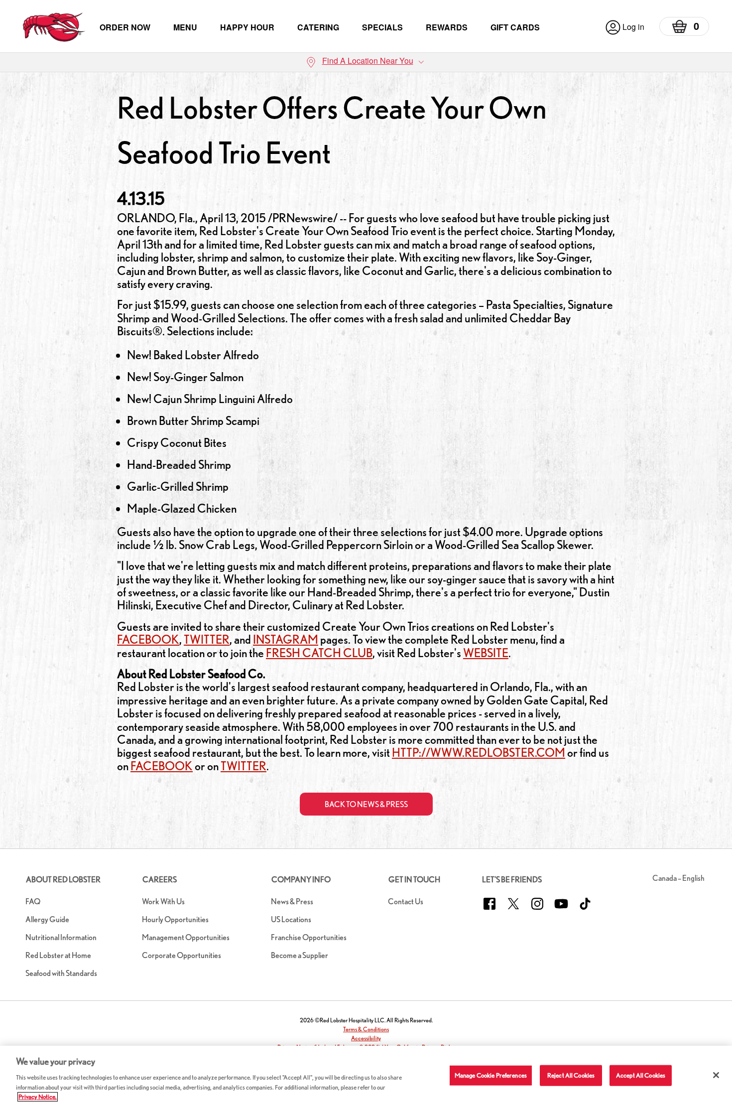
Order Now (125, 27)
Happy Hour (247, 27)
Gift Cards (515, 27)
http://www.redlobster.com (478, 752)
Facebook (148, 639)
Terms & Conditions (366, 1029)
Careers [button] (159, 879)
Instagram (285, 639)
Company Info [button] (301, 879)
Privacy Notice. (37, 1097)
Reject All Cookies (571, 1075)
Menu (185, 27)
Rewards (447, 27)
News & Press (292, 901)
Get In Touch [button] (414, 879)
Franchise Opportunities (309, 937)
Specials (382, 27)
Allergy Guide (47, 919)
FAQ (32, 901)
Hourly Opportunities (175, 919)
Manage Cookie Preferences (491, 1075)
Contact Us (405, 901)
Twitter (207, 639)
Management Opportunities (186, 937)
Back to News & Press (366, 804)
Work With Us (163, 901)
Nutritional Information (61, 937)
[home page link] (54, 27)
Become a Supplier (299, 955)
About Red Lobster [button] (63, 879)
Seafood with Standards (61, 973)
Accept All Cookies (640, 1075)
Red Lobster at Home (58, 955)
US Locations (291, 919)
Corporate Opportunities (181, 955)
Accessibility (366, 1038)
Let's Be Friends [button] (512, 879)
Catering (318, 27)
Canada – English (678, 878)
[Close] (716, 1075)
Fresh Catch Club (319, 653)
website (485, 653)
